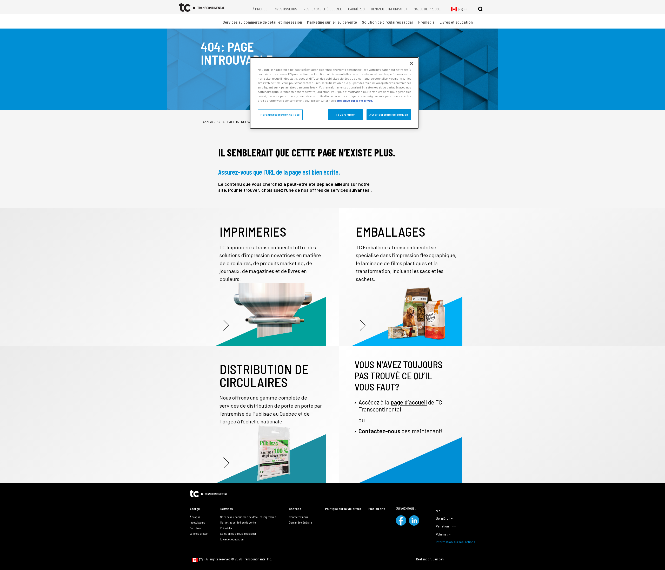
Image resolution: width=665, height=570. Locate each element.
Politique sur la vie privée (343, 509)
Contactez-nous (379, 431)
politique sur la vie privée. (355, 100)
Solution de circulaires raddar (387, 21)
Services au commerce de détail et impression (262, 21)
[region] (334, 93)
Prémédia (426, 21)
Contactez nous (298, 517)
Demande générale (300, 522)
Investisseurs (285, 9)
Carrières (356, 9)
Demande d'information (389, 9)
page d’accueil (409, 402)
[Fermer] (411, 63)
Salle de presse (427, 9)
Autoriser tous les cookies (388, 114)
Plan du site (376, 509)
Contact (295, 509)
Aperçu (195, 509)
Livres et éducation (456, 21)
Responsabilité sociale (322, 9)
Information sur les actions (455, 542)
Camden (438, 559)
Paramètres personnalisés (280, 114)
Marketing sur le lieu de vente (332, 21)
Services (226, 509)
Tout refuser (345, 114)
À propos (260, 9)
